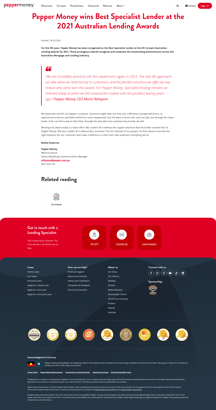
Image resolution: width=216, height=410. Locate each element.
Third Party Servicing (118, 299)
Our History (113, 276)
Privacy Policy (32, 372)
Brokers (111, 303)
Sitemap (112, 312)
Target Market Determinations (51, 372)
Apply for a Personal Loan (39, 294)
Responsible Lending (100, 372)
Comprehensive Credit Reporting (77, 372)
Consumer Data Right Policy (120, 372)
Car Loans (61, 5)
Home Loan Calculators (79, 281)
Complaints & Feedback (79, 285)
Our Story (112, 272)
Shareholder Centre (117, 294)
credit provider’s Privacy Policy (131, 390)
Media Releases (115, 290)
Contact (192, 5)
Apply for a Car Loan (36, 290)
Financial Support (76, 272)
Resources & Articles (77, 276)
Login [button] (203, 5)
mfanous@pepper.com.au (55, 160)
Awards (111, 308)
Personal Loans (76, 5)
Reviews (112, 281)
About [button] (120, 5)
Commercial (93, 5)
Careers (111, 285)
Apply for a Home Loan (38, 285)
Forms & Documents (77, 290)
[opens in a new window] (151, 273)
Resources (107, 5)
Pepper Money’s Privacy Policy (105, 390)
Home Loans (46, 5)
